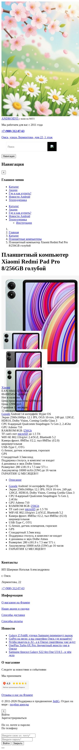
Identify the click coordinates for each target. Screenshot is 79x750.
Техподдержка (18, 200)
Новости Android (19, 196)
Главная (14, 232)
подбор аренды (19, 704)
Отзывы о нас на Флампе (17, 694)
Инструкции (24, 222)
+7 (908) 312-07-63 (12, 131)
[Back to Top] (2, 747)
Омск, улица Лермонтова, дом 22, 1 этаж (27, 137)
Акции (13, 190)
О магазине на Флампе (15, 602)
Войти (6, 743)
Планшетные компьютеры (25, 239)
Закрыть (17, 743)
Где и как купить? (20, 193)
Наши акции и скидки (15, 608)
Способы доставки (13, 615)
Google (5, 414)
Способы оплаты (12, 621)
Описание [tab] (15, 479)
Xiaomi (5, 387)
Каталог (14, 186)
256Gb (28, 430)
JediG (56, 701)
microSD (23, 433)
